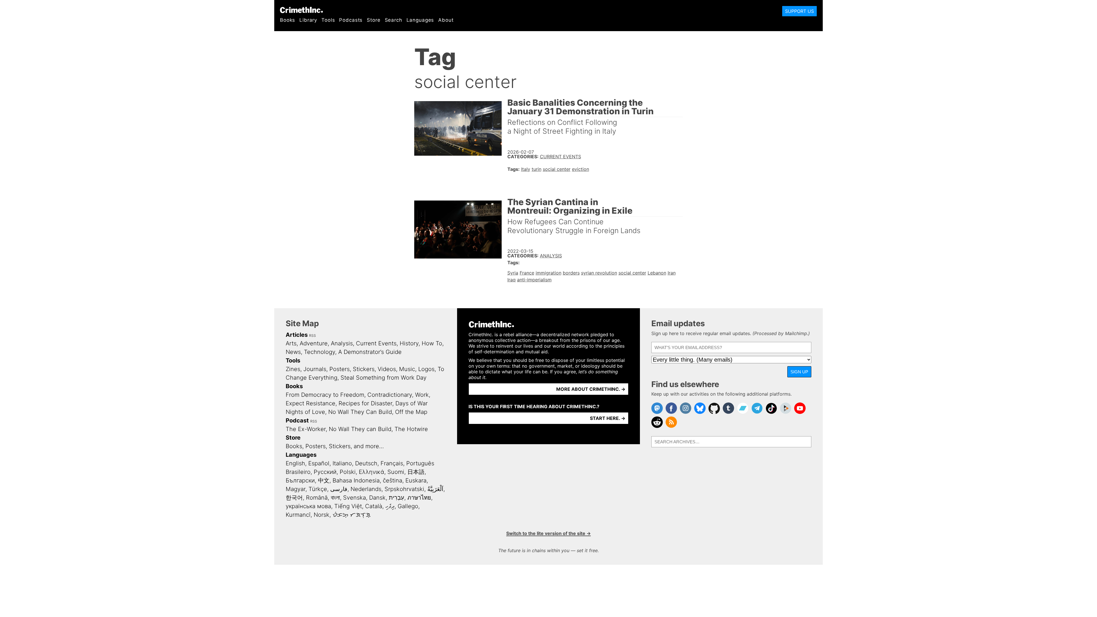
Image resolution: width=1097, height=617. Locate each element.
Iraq (511, 280)
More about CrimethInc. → (590, 389)
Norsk (321, 514)
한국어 (294, 497)
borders (571, 273)
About (445, 20)
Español (318, 463)
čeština (392, 480)
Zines (293, 369)
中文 (323, 480)
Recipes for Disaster (365, 403)
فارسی (338, 489)
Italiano (342, 463)
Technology (319, 351)
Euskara (416, 480)
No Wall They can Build (360, 429)
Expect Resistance (310, 403)
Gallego (408, 506)
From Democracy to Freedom (325, 394)
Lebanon (657, 273)
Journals (314, 369)
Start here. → (607, 418)
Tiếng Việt (348, 506)
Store (373, 20)
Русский (325, 471)
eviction (580, 169)
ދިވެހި (390, 506)
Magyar (295, 489)
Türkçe (318, 489)
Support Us (799, 11)
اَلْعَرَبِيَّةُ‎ (435, 489)
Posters (339, 369)
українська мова (308, 506)
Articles (297, 334)
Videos (387, 369)
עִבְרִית (396, 497)
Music (407, 369)
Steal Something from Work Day (384, 377)
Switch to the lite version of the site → (548, 533)
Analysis (551, 256)
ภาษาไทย (419, 497)
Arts (291, 343)
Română (317, 497)
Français (392, 463)
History (409, 343)
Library (308, 20)
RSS (312, 335)
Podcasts (351, 20)
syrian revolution (599, 273)
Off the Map (411, 411)
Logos (426, 369)
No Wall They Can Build (360, 411)
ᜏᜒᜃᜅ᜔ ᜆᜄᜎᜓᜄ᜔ (352, 514)
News (293, 351)
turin (536, 169)
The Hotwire (411, 429)
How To (432, 343)
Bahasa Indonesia (356, 480)
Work (422, 394)
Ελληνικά (371, 471)
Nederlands (366, 489)
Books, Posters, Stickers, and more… (335, 446)
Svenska (354, 497)
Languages (420, 20)
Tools (328, 20)
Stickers (364, 369)
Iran (672, 273)
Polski (348, 471)
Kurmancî (298, 514)
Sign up (799, 371)
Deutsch (366, 463)
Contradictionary (389, 394)
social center (556, 169)
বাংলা (335, 497)
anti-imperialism (534, 280)
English (295, 463)
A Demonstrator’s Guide (370, 351)
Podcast (297, 420)
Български (300, 480)
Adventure (314, 343)
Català (373, 506)
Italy (525, 169)
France (527, 273)
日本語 (416, 471)
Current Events (560, 156)
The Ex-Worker (306, 429)
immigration (548, 273)
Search (393, 20)
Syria (512, 273)
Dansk (377, 497)
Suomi (395, 471)
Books (287, 20)
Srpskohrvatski (404, 489)
